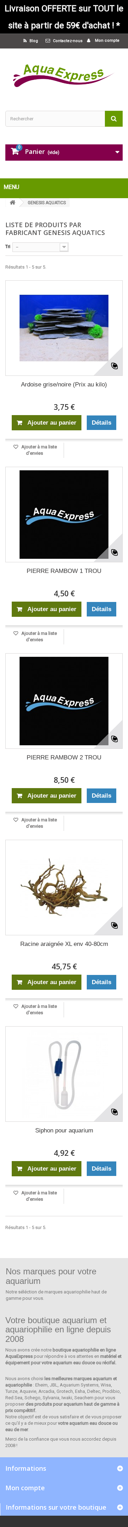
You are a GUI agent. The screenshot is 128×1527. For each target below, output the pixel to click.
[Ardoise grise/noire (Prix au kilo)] (64, 328)
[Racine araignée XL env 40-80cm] (64, 887)
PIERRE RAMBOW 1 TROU (64, 571)
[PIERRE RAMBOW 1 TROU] (64, 514)
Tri (7, 246)
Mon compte (106, 40)
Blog (33, 41)
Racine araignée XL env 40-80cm (64, 944)
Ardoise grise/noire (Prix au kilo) (64, 384)
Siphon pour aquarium (64, 1130)
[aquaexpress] (64, 73)
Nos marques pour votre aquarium (51, 1276)
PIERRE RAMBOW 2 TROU (64, 757)
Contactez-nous (67, 41)
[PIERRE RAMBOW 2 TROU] (64, 701)
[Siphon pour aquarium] (64, 1074)
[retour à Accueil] (12, 202)
